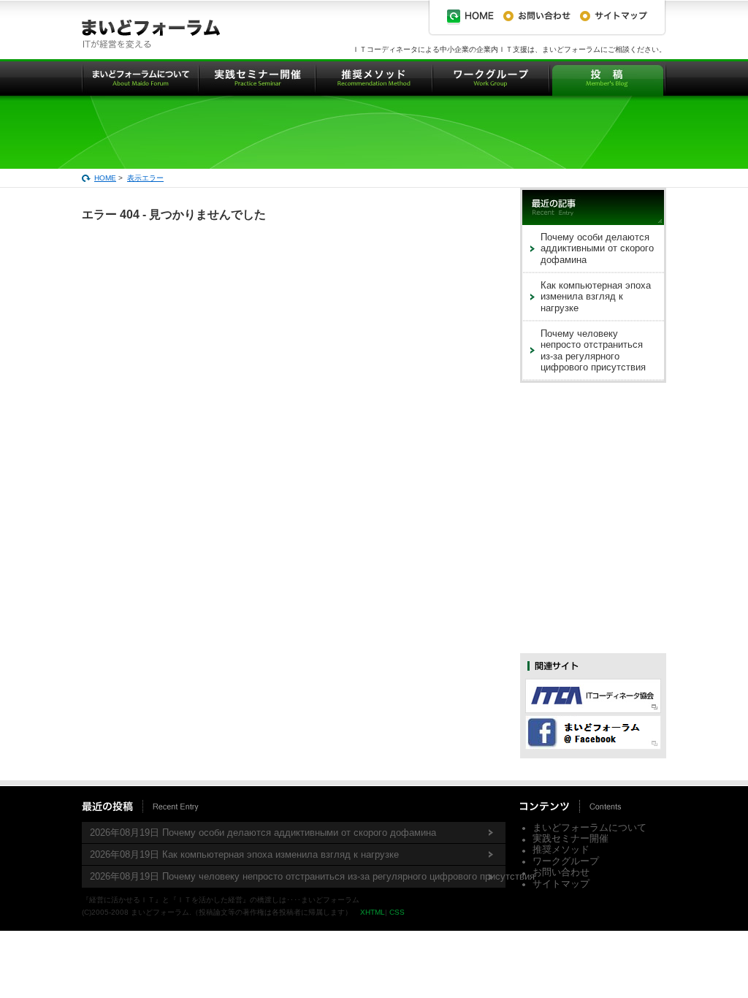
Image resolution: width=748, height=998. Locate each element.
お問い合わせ (561, 871)
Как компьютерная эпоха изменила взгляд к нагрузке (596, 296)
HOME (105, 178)
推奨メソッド (561, 849)
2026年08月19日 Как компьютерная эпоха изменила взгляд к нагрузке (244, 854)
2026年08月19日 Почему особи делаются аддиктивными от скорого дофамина (263, 832)
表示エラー (145, 178)
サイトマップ (561, 883)
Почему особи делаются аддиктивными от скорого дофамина (597, 248)
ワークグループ (566, 861)
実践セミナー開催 (570, 838)
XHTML (372, 912)
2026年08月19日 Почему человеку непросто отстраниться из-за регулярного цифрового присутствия (297, 876)
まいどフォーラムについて (589, 827)
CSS (397, 912)
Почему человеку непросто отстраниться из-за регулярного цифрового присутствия (593, 350)
